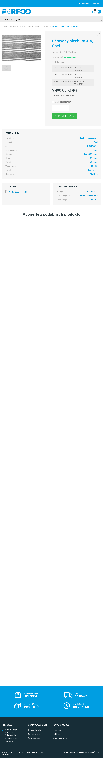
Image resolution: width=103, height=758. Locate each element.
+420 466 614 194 (83, 3)
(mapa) (15, 730)
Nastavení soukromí (34, 752)
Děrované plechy (15, 26)
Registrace (57, 730)
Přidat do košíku (66, 116)
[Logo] (16, 11)
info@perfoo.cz (96, 3)
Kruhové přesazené (89, 195)
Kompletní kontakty (34, 730)
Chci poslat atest (63, 102)
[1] (100, 19)
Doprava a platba (34, 738)
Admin (21, 752)
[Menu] (99, 11)
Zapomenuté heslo (60, 738)
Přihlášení (56, 734)
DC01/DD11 (45, 26)
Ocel (37, 26)
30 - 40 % (93, 199)
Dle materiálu (28, 26)
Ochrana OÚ (7, 754)
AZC (99, 752)
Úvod (5, 26)
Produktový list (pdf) (18, 192)
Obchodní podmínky (35, 734)
